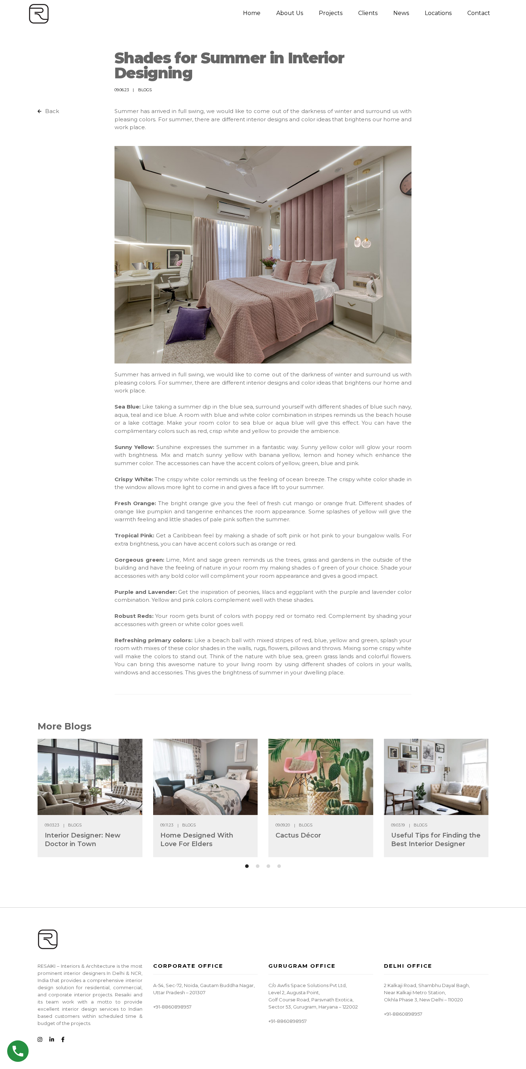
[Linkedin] (52, 1040)
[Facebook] (62, 1040)
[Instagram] (40, 1040)
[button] (246, 866)
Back (51, 111)
